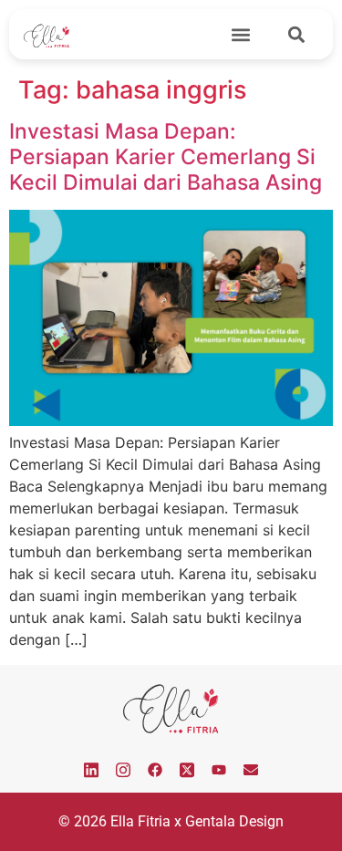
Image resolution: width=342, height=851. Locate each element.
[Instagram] (123, 770)
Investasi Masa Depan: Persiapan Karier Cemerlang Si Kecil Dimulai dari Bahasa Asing (165, 156)
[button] (240, 34)
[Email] (250, 770)
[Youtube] (219, 770)
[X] (187, 770)
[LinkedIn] (91, 770)
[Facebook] (155, 770)
